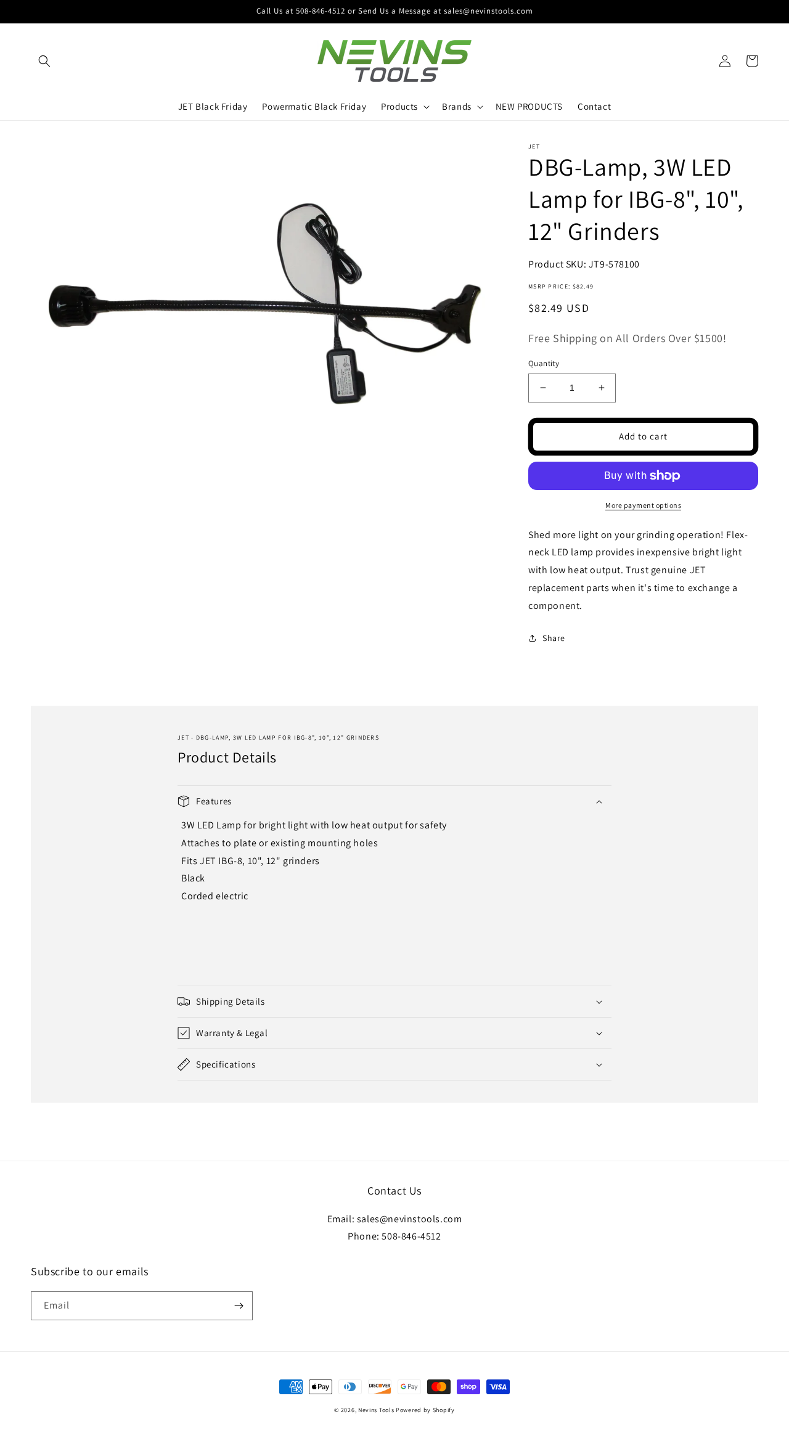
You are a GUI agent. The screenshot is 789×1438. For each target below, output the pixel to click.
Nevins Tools (376, 1410)
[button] (44, 61)
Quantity (543, 363)
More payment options (643, 505)
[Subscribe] (238, 1305)
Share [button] (553, 637)
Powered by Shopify (425, 1410)
